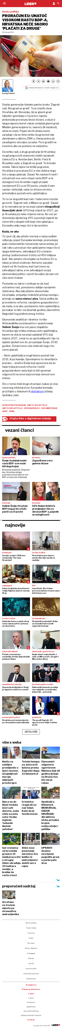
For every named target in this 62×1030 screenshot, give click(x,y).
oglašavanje (31, 1007)
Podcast (31, 958)
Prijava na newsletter (31, 989)
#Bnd (12, 411)
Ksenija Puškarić (8, 93)
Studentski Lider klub (31, 974)
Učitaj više (31, 731)
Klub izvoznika (31, 969)
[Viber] (58, 81)
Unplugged (31, 953)
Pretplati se (31, 985)
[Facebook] (33, 81)
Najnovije (15, 525)
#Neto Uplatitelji (37, 405)
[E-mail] (48, 81)
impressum (31, 1002)
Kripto (31, 938)
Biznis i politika (31, 923)
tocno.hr (31, 1020)
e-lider (31, 994)
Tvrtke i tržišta (31, 928)
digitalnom (37, 391)
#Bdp (5, 411)
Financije (31, 933)
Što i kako (31, 943)
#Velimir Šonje (49, 408)
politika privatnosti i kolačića (31, 1015)
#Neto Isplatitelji (12, 408)
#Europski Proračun (14, 405)
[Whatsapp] (53, 81)
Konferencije (31, 979)
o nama (31, 998)
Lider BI (31, 963)
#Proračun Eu (32, 408)
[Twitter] (38, 81)
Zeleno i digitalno (31, 948)
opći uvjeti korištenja (31, 1011)
